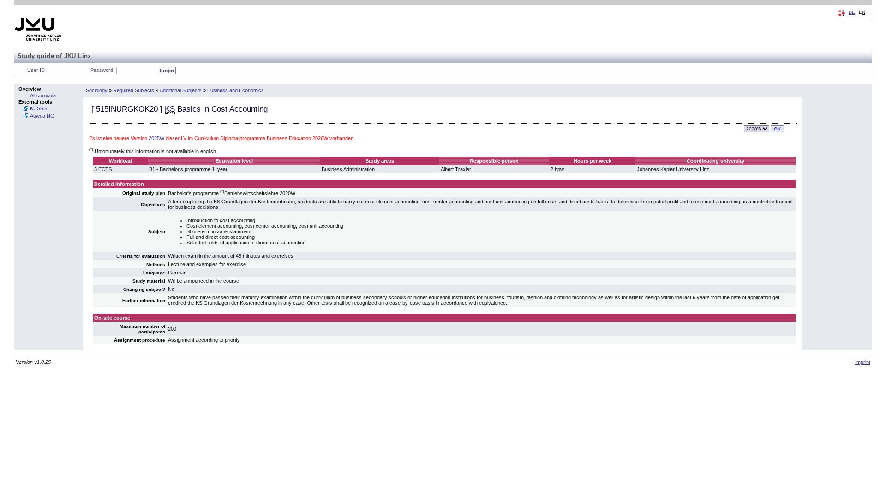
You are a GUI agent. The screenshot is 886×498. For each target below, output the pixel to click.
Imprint (862, 362)
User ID (36, 70)
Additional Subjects (181, 90)
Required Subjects (133, 90)
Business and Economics (235, 90)
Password (101, 70)
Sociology (97, 90)
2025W (156, 138)
